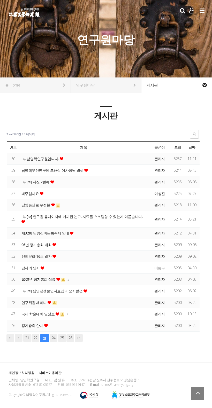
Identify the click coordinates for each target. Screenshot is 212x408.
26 (70, 337)
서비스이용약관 (50, 372)
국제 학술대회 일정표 (38, 313)
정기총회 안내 (32, 325)
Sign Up (191, 18)
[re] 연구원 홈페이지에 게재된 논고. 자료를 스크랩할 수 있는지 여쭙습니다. (84, 216)
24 (54, 337)
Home (14, 85)
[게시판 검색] (194, 134)
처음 (10, 338)
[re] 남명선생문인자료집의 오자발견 (55, 290)
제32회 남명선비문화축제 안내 (45, 233)
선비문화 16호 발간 (36, 256)
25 (62, 337)
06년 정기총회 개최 (36, 244)
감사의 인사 (31, 267)
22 (35, 337)
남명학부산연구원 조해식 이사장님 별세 (53, 170)
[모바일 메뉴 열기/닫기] (202, 10)
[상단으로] (197, 393)
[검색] (182, 10)
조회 (177, 147)
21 (27, 337)
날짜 (191, 147)
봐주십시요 (30, 193)
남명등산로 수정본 (36, 204)
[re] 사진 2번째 (38, 181)
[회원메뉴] (191, 10)
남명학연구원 (25, 11)
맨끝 (79, 338)
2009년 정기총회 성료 (38, 279)
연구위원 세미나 (34, 302)
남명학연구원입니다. (43, 158)
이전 (18, 338)
